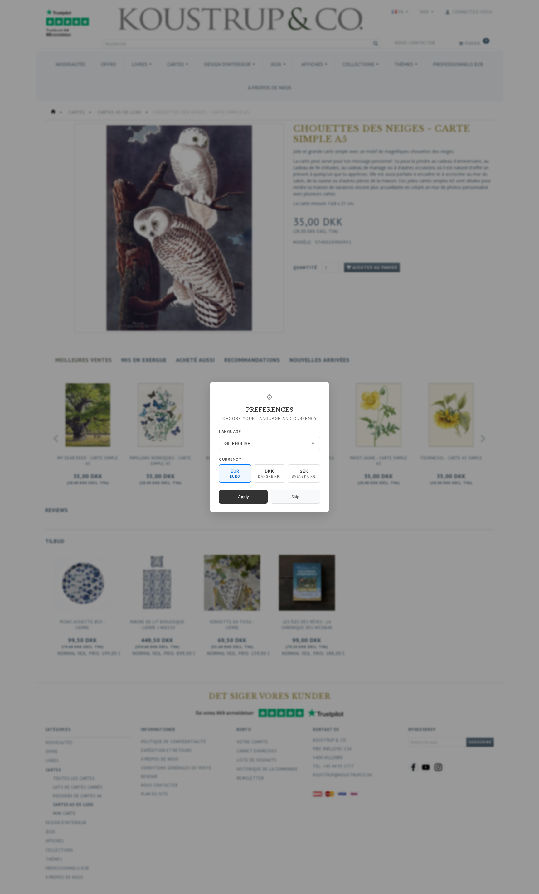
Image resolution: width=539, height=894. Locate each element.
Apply (243, 496)
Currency (230, 459)
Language (230, 431)
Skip (295, 496)
